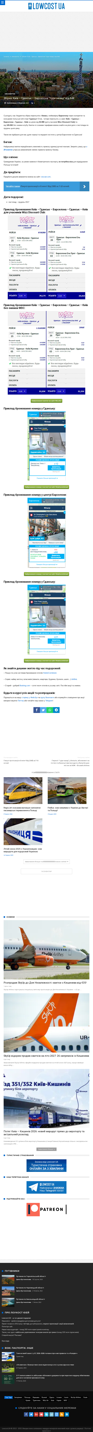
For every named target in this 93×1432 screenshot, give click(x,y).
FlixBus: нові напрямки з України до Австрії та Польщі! (68, 809)
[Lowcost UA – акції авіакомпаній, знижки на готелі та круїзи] (46, 3)
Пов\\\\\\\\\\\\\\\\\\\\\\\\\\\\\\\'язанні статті (46, 772)
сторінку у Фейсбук (30, 697)
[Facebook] (26, 1414)
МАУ (65, 1400)
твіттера (26, 1324)
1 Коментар (46, 871)
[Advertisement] (46, 30)
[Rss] (62, 1414)
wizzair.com (46, 177)
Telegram (49, 701)
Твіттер (21, 701)
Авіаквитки (15, 56)
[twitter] (43, 710)
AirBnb (74, 679)
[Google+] (36, 1414)
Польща (27, 1397)
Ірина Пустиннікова (23, 1279)
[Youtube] (41, 1414)
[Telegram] (67, 1414)
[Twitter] (31, 1414)
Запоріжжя (18, 1397)
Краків (28, 1400)
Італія (66, 1397)
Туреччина (36, 1400)
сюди (7, 1341)
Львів (85, 1397)
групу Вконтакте (47, 697)
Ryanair (44, 1397)
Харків (59, 1400)
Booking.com (25, 685)
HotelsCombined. (50, 673)
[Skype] (46, 1414)
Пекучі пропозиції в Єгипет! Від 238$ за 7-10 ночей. (21, 760)
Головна (6, 56)
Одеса (51, 1397)
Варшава (36, 1397)
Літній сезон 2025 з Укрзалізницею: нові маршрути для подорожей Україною (23, 850)
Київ (52, 1400)
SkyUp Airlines (76, 1397)
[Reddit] (51, 1414)
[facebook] (36, 710)
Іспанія (59, 1397)
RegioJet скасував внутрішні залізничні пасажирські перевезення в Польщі (22, 809)
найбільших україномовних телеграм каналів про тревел (36, 1332)
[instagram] (56, 1414)
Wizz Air (46, 1400)
